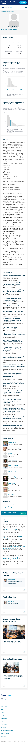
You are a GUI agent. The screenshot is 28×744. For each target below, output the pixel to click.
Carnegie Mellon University (10, 29)
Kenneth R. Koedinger (14, 448)
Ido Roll (10, 453)
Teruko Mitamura (12, 460)
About (2, 715)
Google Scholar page (8, 507)
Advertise (3, 727)
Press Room (4, 724)
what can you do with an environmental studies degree (14, 557)
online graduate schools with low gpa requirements (14, 547)
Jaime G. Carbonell (13, 465)
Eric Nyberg (11, 488)
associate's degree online (10, 529)
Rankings (3, 703)
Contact (3, 721)
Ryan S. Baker (11, 483)
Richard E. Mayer (12, 477)
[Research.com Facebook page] (2, 699)
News (2, 712)
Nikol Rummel (12, 471)
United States (6, 31)
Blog (2, 709)
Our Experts (4, 718)
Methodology (4, 706)
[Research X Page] (5, 699)
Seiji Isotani (11, 494)
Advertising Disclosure (7, 730)
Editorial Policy (5, 733)
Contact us (23, 513)
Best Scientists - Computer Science (8, 11)
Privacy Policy (4, 736)
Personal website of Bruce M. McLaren (13, 505)
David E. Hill (11, 601)
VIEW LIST (23, 2)
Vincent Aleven (12, 442)
